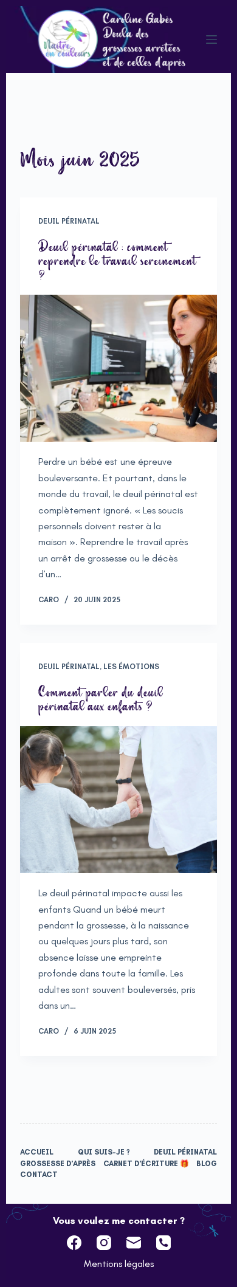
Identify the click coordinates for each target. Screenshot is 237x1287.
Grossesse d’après (57, 1163)
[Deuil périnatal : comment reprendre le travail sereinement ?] (118, 368)
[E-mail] (133, 1242)
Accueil (36, 1152)
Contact (39, 1174)
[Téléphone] (163, 1242)
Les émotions (131, 666)
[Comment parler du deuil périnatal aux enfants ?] (118, 799)
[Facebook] (74, 1242)
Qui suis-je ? (104, 1152)
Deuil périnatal (69, 221)
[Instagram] (104, 1242)
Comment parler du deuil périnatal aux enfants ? (100, 699)
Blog (206, 1163)
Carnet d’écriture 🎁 (146, 1163)
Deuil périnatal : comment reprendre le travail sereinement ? (117, 261)
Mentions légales (119, 1263)
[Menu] (211, 39)
